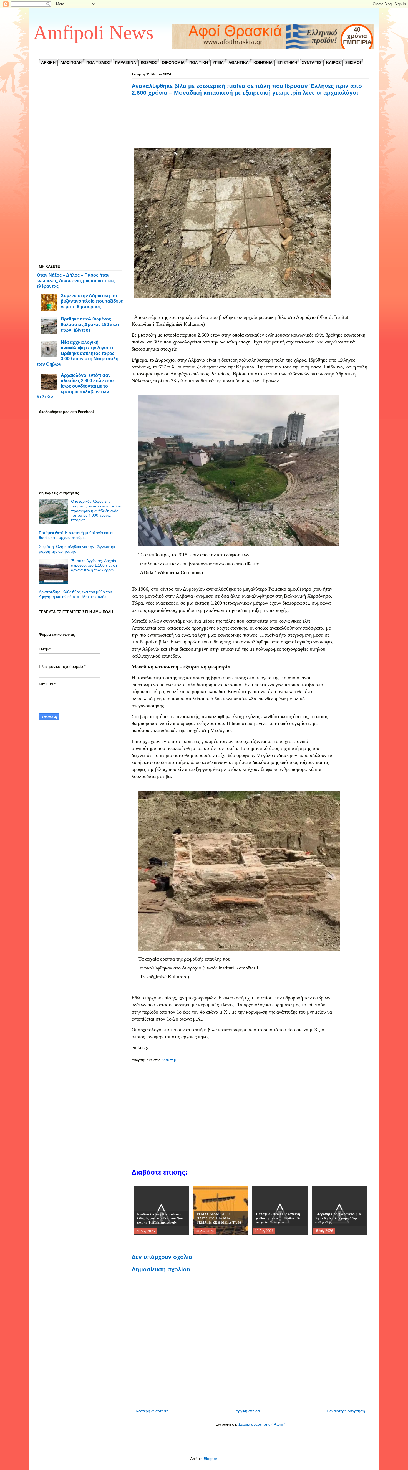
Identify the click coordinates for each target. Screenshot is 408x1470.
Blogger (210, 1458)
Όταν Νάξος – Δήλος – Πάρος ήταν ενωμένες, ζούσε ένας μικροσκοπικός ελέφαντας (76, 280)
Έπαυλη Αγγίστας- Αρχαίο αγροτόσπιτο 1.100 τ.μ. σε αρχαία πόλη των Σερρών (94, 565)
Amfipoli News (93, 32)
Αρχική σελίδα (248, 1411)
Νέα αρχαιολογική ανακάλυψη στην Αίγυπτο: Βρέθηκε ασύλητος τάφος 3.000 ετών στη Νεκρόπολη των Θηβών (78, 353)
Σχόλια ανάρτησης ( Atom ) (262, 1424)
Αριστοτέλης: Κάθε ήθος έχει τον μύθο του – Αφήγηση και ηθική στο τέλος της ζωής (77, 594)
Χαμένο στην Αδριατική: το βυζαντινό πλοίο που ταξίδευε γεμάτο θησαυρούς (92, 301)
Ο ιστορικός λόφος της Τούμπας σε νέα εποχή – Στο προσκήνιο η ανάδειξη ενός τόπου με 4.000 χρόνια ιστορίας (96, 510)
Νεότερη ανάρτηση (152, 1411)
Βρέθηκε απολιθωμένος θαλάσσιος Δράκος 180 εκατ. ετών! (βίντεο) (90, 324)
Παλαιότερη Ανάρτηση (346, 1411)
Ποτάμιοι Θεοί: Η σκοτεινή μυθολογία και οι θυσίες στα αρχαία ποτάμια (76, 535)
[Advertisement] (250, 128)
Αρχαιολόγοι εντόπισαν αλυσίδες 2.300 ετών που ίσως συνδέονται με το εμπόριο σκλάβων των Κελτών (75, 386)
